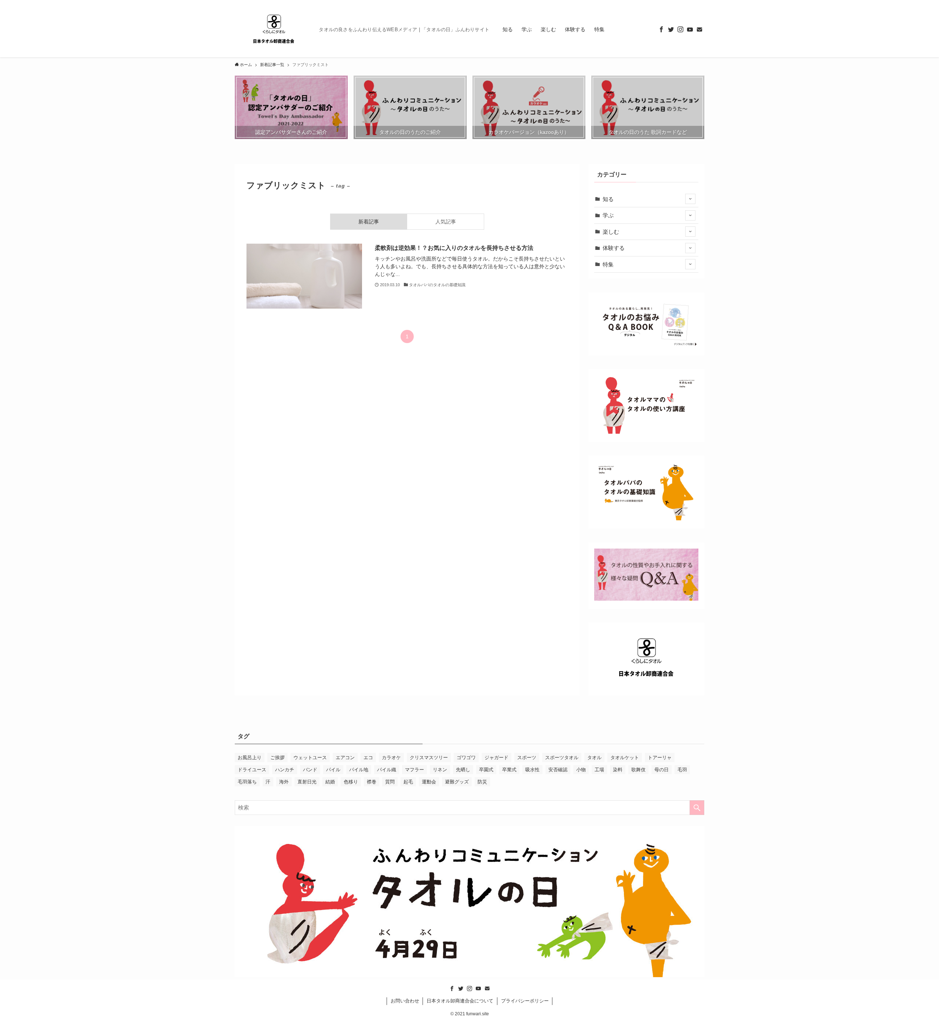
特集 (608, 264)
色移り (351, 781)
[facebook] (661, 29)
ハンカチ (284, 769)
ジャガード (496, 757)
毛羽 (682, 769)
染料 (617, 769)
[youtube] (690, 29)
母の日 (661, 769)
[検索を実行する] (697, 807)
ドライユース (252, 769)
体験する (614, 248)
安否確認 (557, 769)
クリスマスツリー (429, 757)
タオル (594, 757)
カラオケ (391, 757)
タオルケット (624, 757)
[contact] (699, 29)
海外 (284, 781)
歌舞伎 (638, 769)
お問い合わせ (405, 1001)
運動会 (429, 781)
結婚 (330, 781)
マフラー (414, 769)
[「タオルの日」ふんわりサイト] (274, 29)
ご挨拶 (277, 757)
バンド (310, 769)
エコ (368, 757)
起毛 (408, 781)
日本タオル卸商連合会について (460, 1001)
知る (608, 199)
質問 (390, 781)
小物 (581, 769)
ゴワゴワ (466, 757)
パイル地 (358, 769)
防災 (482, 781)
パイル (333, 769)
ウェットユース (310, 757)
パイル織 (386, 769)
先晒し (463, 769)
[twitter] (671, 29)
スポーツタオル (561, 757)
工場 (599, 769)
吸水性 (532, 769)
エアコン (345, 757)
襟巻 (371, 781)
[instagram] (680, 29)
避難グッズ (457, 781)
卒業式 (509, 769)
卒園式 (486, 769)
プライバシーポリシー (525, 1001)
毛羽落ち (247, 781)
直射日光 (307, 781)
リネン (440, 769)
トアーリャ (660, 757)
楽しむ (611, 232)
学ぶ (608, 215)
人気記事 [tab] (445, 222)
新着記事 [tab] (368, 222)
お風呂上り (250, 757)
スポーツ (526, 757)
